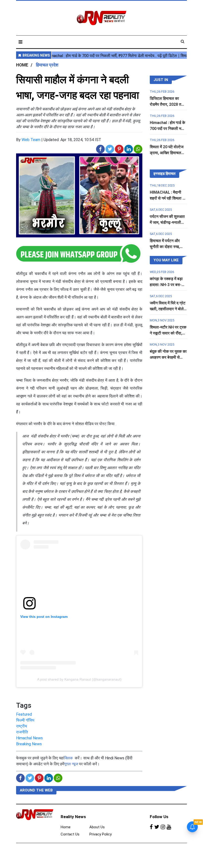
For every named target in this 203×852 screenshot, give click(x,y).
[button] (20, 41)
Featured (24, 714)
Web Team (31, 139)
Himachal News (29, 738)
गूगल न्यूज (71, 764)
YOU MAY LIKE (166, 260)
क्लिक (68, 758)
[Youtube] (169, 827)
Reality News (73, 816)
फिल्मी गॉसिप (25, 720)
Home (66, 827)
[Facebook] (151, 827)
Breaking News (29, 744)
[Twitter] (156, 827)
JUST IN (160, 80)
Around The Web (36, 790)
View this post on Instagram (44, 617)
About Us (97, 827)
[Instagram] (163, 827)
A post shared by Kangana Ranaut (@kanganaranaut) (79, 679)
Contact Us (70, 834)
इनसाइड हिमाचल (164, 173)
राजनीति (22, 732)
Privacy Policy (100, 834)
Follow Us (159, 816)
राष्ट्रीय (21, 726)
